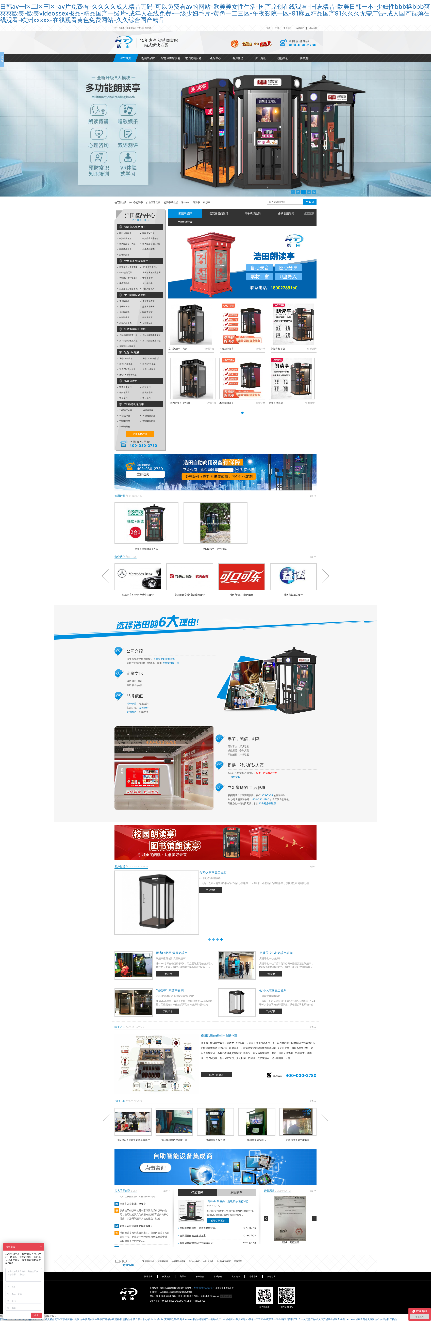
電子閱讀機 (124, 301)
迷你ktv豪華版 (125, 364)
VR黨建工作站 (125, 410)
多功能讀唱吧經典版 (128, 340)
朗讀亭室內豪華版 (150, 238)
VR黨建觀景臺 (148, 415)
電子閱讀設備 (193, 58)
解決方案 (166, 1276)
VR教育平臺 (124, 415)
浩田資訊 (260, 58)
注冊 (277, 28)
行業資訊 (197, 1192)
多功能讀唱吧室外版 (128, 335)
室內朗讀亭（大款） (128, 244)
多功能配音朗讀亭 (127, 346)
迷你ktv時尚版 (125, 358)
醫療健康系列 (125, 387)
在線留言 (200, 1276)
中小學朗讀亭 (136, 202)
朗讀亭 (206, 202)
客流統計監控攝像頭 (128, 278)
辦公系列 (146, 398)
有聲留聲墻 (147, 317)
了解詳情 (211, 890)
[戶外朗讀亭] (242, 264)
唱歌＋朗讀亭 (125, 233)
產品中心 (215, 58)
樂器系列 (123, 398)
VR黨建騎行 (124, 426)
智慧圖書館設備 (170, 58)
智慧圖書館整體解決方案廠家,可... (197, 1243)
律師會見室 (124, 392)
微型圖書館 (147, 278)
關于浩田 (148, 1276)
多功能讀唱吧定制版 (151, 340)
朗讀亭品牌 (148, 58)
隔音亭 (196, 202)
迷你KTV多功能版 (127, 369)
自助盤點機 (147, 283)
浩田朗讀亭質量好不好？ (132, 1232)
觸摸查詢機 (124, 283)
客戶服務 (218, 1276)
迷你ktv (185, 202)
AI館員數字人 (148, 288)
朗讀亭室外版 (148, 233)
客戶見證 (238, 58)
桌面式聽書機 (125, 322)
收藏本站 (300, 28)
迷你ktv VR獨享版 (150, 358)
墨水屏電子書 (148, 306)
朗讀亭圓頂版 (125, 238)
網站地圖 (313, 28)
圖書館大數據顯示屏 (151, 272)
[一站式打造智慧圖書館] (215, 129)
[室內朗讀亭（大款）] (191, 323)
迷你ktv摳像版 (149, 364)
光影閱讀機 (124, 312)
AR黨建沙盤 (147, 410)
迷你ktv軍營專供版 (128, 374)
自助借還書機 (153, 202)
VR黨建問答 (124, 421)
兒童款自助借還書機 (128, 288)
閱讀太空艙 (147, 312)
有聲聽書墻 (124, 317)
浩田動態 (236, 1192)
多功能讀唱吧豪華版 (151, 335)
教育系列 (146, 387)
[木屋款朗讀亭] (242, 323)
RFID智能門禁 (125, 272)
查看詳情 (209, 348)
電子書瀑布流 (148, 301)
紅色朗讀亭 (124, 254)
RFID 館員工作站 (150, 267)
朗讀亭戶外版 (171, 202)
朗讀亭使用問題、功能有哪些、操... (138, 1210)
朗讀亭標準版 (125, 249)
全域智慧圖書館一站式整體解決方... (197, 1227)
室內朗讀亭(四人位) (151, 244)
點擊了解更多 (216, 1074)
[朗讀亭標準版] (293, 323)
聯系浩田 (305, 58)
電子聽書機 (124, 306)
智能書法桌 (147, 322)
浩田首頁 (126, 58)
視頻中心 (282, 58)
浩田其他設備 (140, 433)
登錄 (268, 28)
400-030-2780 (303, 45)
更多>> (313, 495)
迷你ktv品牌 (194, 1261)
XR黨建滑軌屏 (148, 421)
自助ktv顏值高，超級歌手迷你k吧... (228, 1201)
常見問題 (288, 28)
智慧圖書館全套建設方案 (192, 1235)
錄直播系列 (147, 392)
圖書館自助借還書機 (128, 267)
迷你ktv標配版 (149, 369)
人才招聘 (236, 1276)
